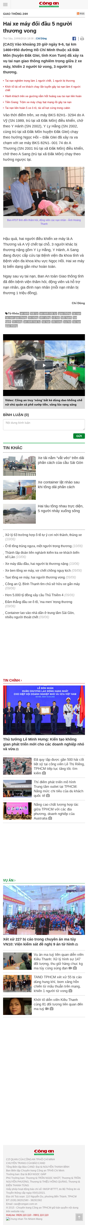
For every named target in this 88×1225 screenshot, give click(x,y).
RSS (81, 13)
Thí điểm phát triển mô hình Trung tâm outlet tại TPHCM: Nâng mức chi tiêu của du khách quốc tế (58, 789)
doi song (57, 321)
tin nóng (33, 317)
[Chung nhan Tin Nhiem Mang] (24, 1218)
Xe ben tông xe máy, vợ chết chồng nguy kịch (38, 570)
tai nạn (77, 313)
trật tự (34, 313)
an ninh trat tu (32, 321)
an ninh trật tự (48, 313)
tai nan (46, 321)
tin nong (17, 321)
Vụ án (8, 880)
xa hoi (67, 321)
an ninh (24, 313)
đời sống (45, 317)
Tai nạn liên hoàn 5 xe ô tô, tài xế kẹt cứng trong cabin (37, 107)
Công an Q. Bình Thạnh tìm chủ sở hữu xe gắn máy (42, 584)
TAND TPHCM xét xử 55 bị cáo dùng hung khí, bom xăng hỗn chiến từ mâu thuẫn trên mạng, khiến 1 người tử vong (58, 984)
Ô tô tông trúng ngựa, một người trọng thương (38, 546)
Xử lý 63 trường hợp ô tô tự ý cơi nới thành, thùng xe (43, 535)
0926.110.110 (23, 1215)
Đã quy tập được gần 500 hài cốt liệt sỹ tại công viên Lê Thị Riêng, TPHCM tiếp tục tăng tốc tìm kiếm (59, 766)
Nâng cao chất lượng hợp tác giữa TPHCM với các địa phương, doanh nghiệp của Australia (56, 811)
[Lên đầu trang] (79, 1217)
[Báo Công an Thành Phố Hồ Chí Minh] (49, 4)
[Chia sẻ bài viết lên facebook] (74, 38)
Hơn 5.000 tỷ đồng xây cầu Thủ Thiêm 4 (34, 595)
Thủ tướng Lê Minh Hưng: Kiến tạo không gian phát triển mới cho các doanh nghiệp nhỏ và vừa (43, 744)
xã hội (55, 317)
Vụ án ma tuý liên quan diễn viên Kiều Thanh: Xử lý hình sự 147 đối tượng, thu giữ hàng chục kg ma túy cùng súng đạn (58, 961)
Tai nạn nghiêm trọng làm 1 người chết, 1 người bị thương (40, 80)
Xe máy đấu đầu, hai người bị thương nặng (36, 563)
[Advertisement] (44, 651)
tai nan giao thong (16, 317)
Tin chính (12, 680)
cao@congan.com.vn (25, 1204)
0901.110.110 (41, 1215)
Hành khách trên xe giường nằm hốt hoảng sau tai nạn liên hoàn (43, 96)
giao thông (65, 313)
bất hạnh (66, 317)
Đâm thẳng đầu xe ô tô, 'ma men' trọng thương (38, 602)
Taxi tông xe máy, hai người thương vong (35, 577)
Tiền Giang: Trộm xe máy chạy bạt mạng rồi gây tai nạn (38, 102)
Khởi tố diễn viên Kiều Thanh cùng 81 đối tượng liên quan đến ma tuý (58, 1004)
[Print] (82, 38)
